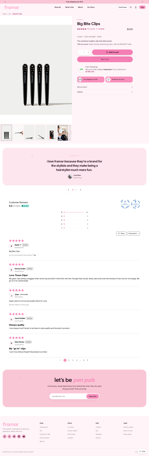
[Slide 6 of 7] (63, 133)
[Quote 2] (74, 189)
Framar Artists (72, 431)
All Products (44, 427)
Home (5, 14)
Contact (98, 427)
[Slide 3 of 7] (29, 133)
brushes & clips (45, 434)
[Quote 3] (76, 189)
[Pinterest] (19, 436)
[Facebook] (14, 436)
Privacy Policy (128, 427)
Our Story (71, 427)
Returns (98, 438)
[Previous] (68, 190)
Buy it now (105, 59)
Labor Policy (128, 434)
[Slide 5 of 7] (51, 133)
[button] (74, 212)
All (10, 14)
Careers (70, 438)
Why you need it (82, 87)
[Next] (80, 190)
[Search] (130, 7)
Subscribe (93, 396)
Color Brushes (44, 438)
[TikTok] (9, 436)
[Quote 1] (72, 189)
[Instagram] (5, 436)
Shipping (79, 92)
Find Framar (122, 7)
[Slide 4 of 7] (40, 133)
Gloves (42, 441)
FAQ (97, 431)
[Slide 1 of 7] (6, 133)
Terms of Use (128, 431)
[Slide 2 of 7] (18, 133)
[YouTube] (24, 436)
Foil (41, 431)
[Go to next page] (88, 360)
